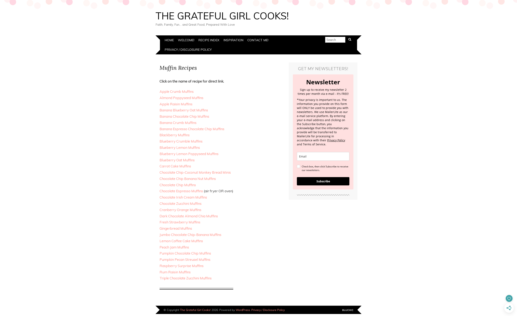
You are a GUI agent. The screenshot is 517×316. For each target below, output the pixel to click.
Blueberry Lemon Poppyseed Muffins (189, 154)
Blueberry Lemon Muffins (180, 147)
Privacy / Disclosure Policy (188, 50)
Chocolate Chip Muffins (178, 185)
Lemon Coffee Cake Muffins (181, 241)
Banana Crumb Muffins (178, 122)
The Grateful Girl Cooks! (222, 16)
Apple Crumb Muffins (177, 91)
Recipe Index (208, 40)
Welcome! (186, 40)
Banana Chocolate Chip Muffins (184, 116)
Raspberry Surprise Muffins (182, 266)
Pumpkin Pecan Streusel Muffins (185, 259)
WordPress (243, 310)
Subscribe (323, 181)
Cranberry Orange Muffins (180, 210)
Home (169, 40)
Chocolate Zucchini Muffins (181, 203)
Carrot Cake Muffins (175, 166)
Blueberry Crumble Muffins (181, 141)
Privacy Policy (336, 140)
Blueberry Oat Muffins (177, 160)
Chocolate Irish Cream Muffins (183, 197)
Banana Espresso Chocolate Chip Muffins (192, 129)
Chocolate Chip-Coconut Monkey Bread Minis (195, 172)
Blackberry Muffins (175, 135)
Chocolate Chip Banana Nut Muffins (188, 178)
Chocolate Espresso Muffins (181, 191)
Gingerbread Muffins (176, 228)
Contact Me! (257, 40)
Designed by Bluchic (347, 310)
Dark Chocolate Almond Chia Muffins (189, 216)
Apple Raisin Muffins (176, 104)
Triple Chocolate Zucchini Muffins (186, 278)
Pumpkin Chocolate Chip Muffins (185, 253)
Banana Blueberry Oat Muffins (184, 110)
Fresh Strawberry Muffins (180, 222)
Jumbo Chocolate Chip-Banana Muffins (190, 235)
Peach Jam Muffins (174, 247)
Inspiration (233, 40)
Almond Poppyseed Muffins (181, 98)
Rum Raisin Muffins (175, 272)
